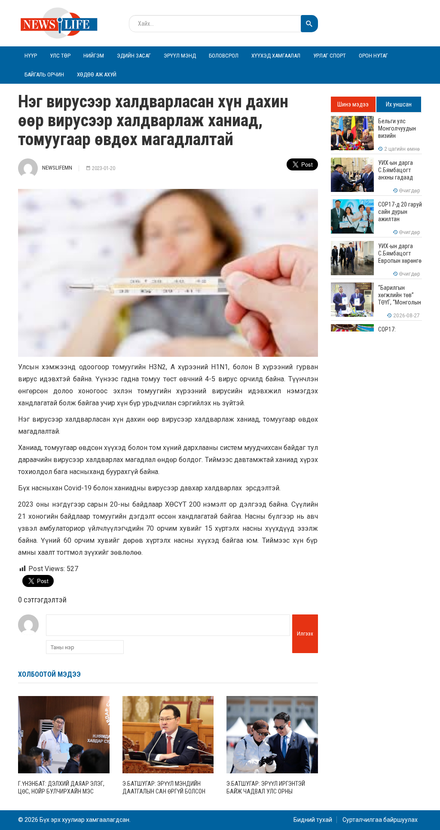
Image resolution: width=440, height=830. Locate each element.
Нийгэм (93, 55)
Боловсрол (223, 55)
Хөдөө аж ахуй (96, 74)
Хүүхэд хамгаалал (275, 55)
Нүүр (30, 55)
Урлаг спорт (329, 55)
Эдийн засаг (134, 55)
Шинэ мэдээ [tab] (353, 104)
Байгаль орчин (44, 74)
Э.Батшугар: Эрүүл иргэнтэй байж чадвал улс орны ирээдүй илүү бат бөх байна (266, 791)
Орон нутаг (373, 55)
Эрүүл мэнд (180, 55)
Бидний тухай (312, 819)
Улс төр (60, 55)
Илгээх (305, 633)
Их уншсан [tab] (399, 104)
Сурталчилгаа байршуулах (380, 819)
